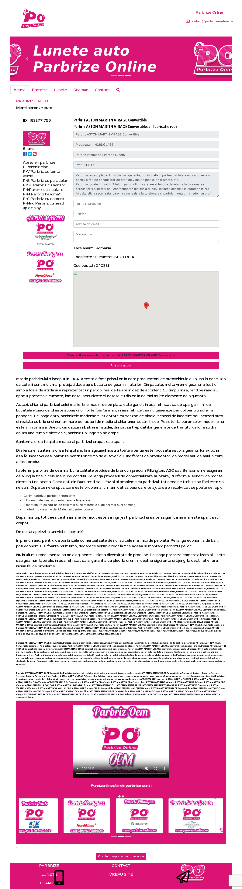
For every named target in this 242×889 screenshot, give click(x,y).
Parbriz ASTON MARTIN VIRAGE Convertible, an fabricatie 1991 (125, 126)
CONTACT (121, 865)
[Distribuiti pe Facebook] (25, 154)
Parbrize (40, 89)
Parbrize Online (209, 12)
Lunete (60, 89)
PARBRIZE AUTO (32, 101)
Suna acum (122, 365)
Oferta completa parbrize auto (121, 856)
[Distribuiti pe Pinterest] (35, 154)
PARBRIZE (49, 865)
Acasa (20, 89)
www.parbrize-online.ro (28, 573)
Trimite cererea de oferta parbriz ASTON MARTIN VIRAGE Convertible (121, 355)
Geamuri (80, 89)
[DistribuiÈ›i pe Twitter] (30, 154)
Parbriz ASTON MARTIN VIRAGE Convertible (110, 120)
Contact (102, 89)
